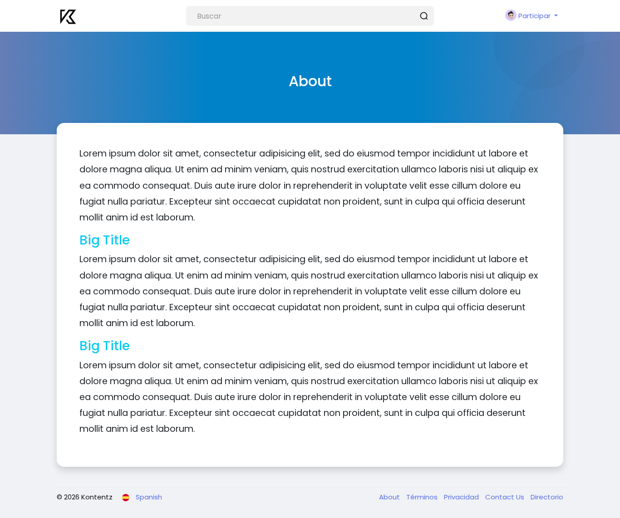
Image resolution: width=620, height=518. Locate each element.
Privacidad (462, 497)
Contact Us (505, 497)
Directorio (547, 497)
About (390, 497)
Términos (422, 497)
